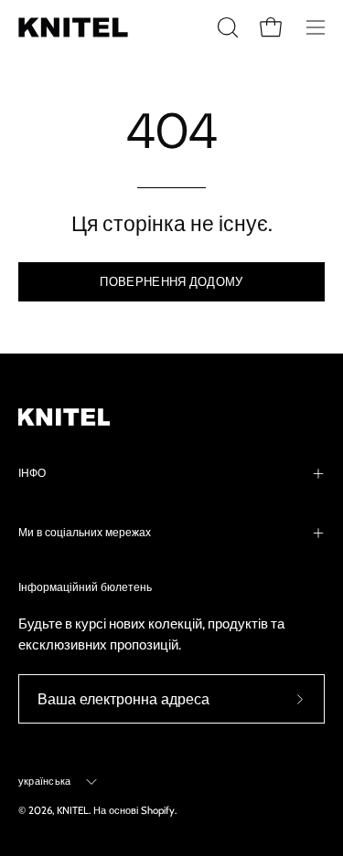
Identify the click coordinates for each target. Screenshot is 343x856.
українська (44, 781)
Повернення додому (171, 282)
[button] (226, 27)
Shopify (158, 810)
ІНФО (32, 473)
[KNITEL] (73, 27)
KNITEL (73, 810)
